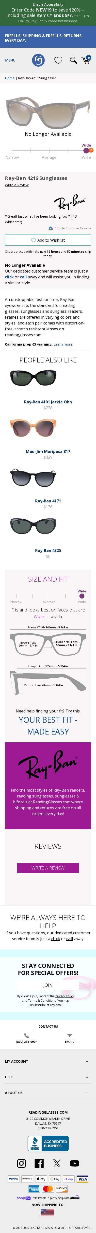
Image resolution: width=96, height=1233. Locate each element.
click (55, 938)
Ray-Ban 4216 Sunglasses (37, 78)
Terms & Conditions (42, 1000)
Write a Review (17, 185)
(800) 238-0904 (26, 1042)
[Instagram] (21, 1168)
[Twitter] (57, 1168)
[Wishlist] (58, 60)
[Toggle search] (73, 60)
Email (69, 1042)
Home (10, 78)
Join (48, 985)
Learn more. (63, 344)
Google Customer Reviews (72, 228)
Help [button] (9, 1077)
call (23, 277)
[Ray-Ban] (72, 202)
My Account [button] (16, 1061)
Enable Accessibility (48, 4)
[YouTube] (74, 1168)
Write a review (48, 868)
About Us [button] (14, 1092)
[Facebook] (39, 1168)
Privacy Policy (64, 996)
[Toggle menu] (10, 60)
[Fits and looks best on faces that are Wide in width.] (48, 158)
